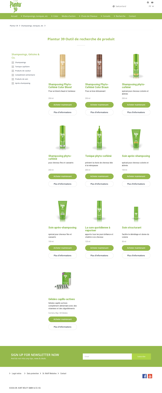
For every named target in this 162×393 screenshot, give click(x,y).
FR (150, 6)
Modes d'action (69, 16)
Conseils (106, 16)
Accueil (14, 16)
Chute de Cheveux (89, 16)
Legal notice (16, 373)
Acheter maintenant (63, 104)
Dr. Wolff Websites (49, 373)
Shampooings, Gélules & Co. (25, 56)
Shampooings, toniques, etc (35, 16)
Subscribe (141, 356)
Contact (132, 16)
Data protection (32, 373)
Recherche (120, 16)
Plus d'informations (62, 112)
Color (55, 16)
